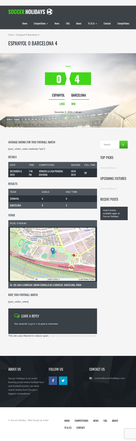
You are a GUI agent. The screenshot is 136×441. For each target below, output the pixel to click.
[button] (53, 250)
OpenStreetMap (69, 279)
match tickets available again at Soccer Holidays (111, 213)
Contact (107, 23)
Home (24, 23)
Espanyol (14, 198)
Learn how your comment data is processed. (73, 335)
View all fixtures (108, 167)
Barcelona (15, 205)
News (57, 23)
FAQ (67, 23)
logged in (32, 323)
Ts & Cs (91, 23)
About (78, 23)
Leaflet (42, 279)
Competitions (40, 23)
